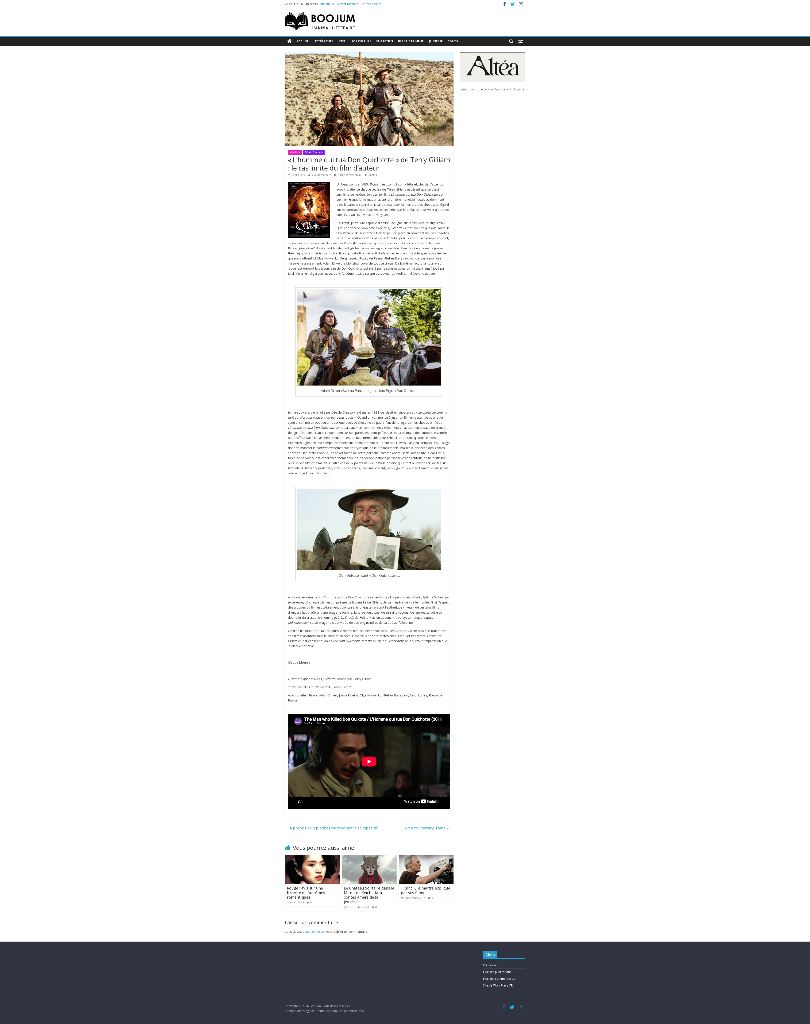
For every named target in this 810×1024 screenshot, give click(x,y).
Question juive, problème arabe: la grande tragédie (354, 4)
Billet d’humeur (411, 41)
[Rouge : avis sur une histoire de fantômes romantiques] (312, 857)
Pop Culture (361, 41)
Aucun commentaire (349, 175)
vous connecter (314, 931)
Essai (342, 41)
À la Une (295, 152)
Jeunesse (436, 41)
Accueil (303, 41)
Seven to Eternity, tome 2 (428, 827)
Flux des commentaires (499, 979)
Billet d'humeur (314, 152)
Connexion (490, 965)
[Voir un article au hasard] (520, 41)
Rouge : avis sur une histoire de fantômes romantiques (306, 893)
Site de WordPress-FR (498, 985)
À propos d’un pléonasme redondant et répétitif (331, 827)
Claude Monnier (322, 175)
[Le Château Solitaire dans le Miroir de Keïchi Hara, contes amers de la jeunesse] (369, 857)
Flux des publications (497, 972)
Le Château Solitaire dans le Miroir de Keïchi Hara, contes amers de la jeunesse (369, 895)
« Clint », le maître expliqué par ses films (425, 890)
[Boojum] (289, 41)
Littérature (323, 41)
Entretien (384, 41)
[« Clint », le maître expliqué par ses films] (426, 857)
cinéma (372, 175)
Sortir (453, 41)
